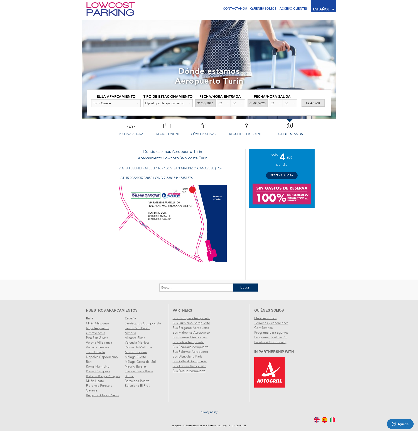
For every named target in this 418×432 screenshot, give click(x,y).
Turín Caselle (95, 352)
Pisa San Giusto (97, 338)
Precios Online (167, 134)
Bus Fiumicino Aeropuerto (191, 323)
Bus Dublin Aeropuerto (189, 371)
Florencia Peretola (99, 386)
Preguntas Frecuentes (246, 134)
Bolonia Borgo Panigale (103, 376)
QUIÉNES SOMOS (263, 8)
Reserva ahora (131, 134)
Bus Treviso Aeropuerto (189, 366)
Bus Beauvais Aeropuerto (191, 347)
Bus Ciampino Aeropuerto (191, 318)
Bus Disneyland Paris (187, 356)
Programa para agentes (271, 332)
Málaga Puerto (135, 357)
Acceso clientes (294, 8)
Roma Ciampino (98, 371)
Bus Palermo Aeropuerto (190, 352)
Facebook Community (270, 342)
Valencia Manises (137, 342)
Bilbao (129, 376)
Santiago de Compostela (143, 323)
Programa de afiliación (270, 337)
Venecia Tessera (97, 347)
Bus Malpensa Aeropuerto (191, 332)
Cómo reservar (203, 134)
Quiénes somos (265, 318)
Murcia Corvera (136, 352)
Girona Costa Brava (139, 371)
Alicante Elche (135, 338)
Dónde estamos (289, 134)
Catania (91, 390)
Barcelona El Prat (137, 386)
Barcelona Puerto (137, 381)
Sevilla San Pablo (137, 328)
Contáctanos (235, 8)
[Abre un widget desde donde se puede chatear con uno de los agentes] (400, 424)
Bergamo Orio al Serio (102, 395)
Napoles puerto (97, 328)
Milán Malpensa (97, 323)
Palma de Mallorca (138, 347)
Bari (89, 362)
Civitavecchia (95, 333)
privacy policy (209, 412)
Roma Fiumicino (98, 366)
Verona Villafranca (99, 342)
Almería (130, 333)
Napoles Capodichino (102, 357)
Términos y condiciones (271, 323)
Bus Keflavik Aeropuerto (190, 361)
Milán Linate (95, 381)
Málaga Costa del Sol (140, 362)
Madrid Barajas (136, 366)
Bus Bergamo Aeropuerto (191, 328)
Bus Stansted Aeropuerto (190, 337)
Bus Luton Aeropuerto (188, 342)
